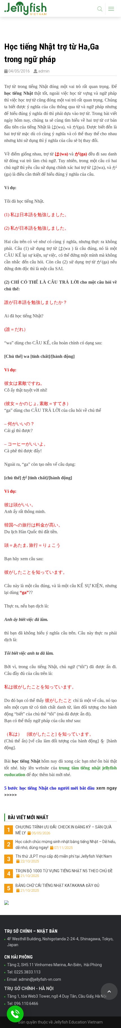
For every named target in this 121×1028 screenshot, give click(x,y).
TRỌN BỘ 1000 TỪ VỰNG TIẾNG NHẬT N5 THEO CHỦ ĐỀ (64, 873)
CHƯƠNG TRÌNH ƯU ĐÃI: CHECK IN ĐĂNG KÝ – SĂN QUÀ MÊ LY (63, 830)
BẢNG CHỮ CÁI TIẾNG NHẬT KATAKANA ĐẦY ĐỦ (57, 887)
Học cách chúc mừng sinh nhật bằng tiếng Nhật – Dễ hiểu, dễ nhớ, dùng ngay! (65, 844)
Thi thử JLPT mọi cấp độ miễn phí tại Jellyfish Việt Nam (63, 858)
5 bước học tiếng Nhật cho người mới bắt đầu (49, 788)
